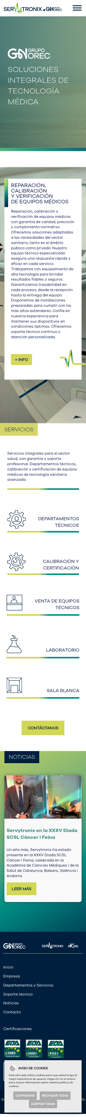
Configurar (25, 1096)
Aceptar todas (43, 1104)
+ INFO (21, 359)
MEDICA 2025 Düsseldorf (36, 830)
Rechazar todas (55, 1096)
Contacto (12, 1004)
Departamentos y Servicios (28, 977)
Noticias (11, 995)
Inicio (8, 959)
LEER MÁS (21, 871)
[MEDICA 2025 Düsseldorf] (43, 797)
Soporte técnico (18, 986)
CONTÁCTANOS (43, 728)
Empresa (11, 968)
